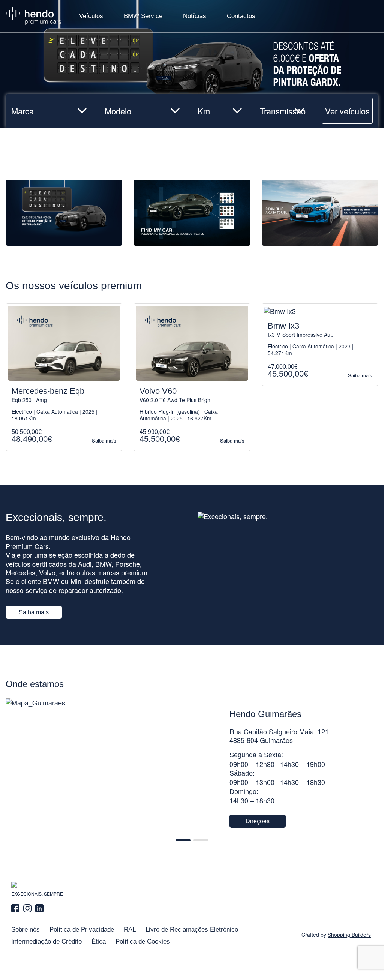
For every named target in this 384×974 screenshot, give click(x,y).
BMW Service (143, 16)
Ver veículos (347, 111)
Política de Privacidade (82, 929)
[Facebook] (16, 908)
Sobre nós (25, 929)
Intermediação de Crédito (46, 941)
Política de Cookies (143, 941)
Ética (99, 941)
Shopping (349, 934)
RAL (130, 929)
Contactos (241, 16)
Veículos (91, 16)
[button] (183, 840)
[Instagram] (27, 908)
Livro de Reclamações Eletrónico (192, 929)
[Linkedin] (39, 908)
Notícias (194, 16)
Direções (258, 821)
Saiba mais (34, 612)
